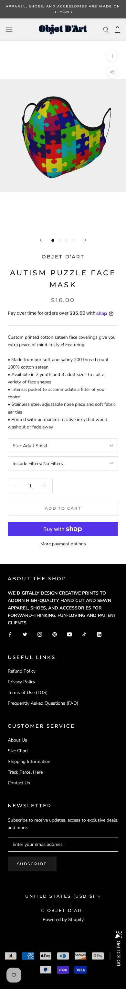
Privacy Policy (21, 682)
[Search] (106, 29)
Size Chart (18, 751)
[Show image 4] (73, 240)
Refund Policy (22, 671)
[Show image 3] (66, 240)
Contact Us (19, 783)
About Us (17, 740)
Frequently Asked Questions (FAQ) (43, 703)
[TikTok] (84, 634)
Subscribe (32, 863)
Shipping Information (29, 761)
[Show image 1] (52, 240)
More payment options (63, 544)
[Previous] (41, 240)
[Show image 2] (59, 240)
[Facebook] (10, 634)
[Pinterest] (54, 634)
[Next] (85, 240)
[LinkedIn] (99, 634)
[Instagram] (39, 634)
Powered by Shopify (63, 919)
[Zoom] (112, 56)
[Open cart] (117, 29)
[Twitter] (25, 634)
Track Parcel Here (25, 772)
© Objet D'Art (63, 910)
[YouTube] (69, 634)
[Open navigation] (9, 29)
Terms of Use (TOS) (27, 692)
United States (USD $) (60, 896)
